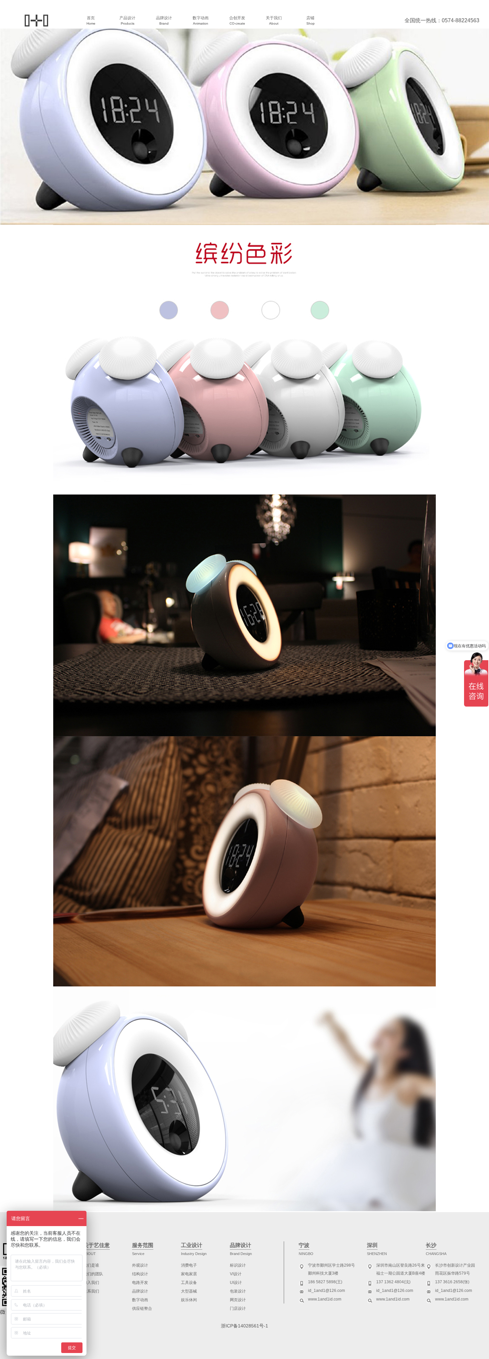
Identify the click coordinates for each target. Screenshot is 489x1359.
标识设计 (238, 1265)
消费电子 (189, 1265)
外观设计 (140, 1265)
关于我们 (274, 20)
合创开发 (237, 20)
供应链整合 (142, 1308)
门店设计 (238, 1308)
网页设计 (238, 1300)
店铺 (310, 20)
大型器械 (189, 1291)
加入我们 (91, 1282)
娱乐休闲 (189, 1300)
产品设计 (127, 20)
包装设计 (238, 1291)
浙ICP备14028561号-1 (244, 1325)
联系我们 (91, 1291)
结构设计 (140, 1274)
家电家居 (189, 1274)
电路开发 (140, 1282)
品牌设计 (164, 20)
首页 (90, 20)
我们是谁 (91, 1265)
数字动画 (201, 20)
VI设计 (236, 1274)
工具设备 (189, 1282)
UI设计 (236, 1282)
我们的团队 (93, 1274)
